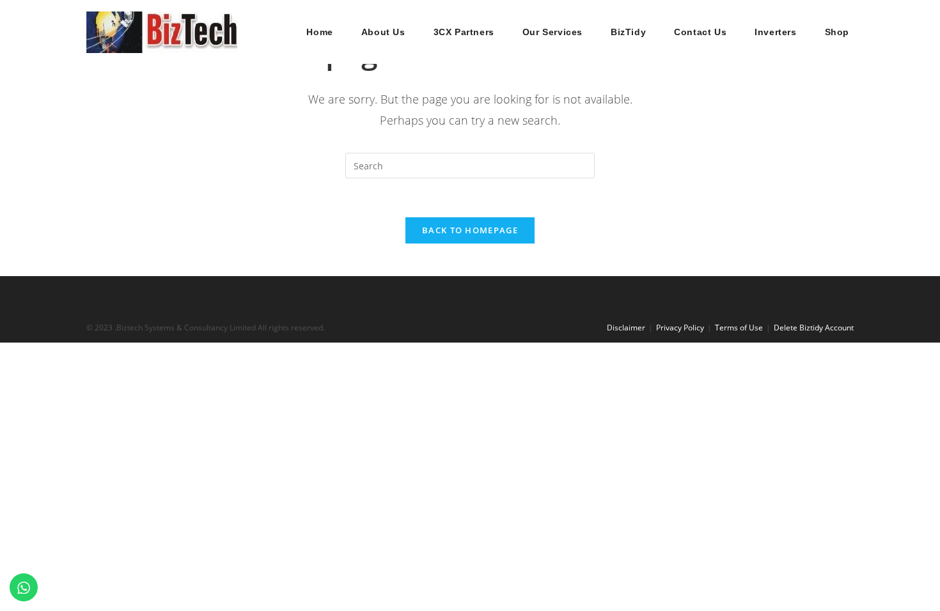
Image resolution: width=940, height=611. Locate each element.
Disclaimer (626, 327)
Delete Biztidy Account (814, 327)
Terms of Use (739, 327)
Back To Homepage (470, 230)
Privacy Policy (680, 327)
